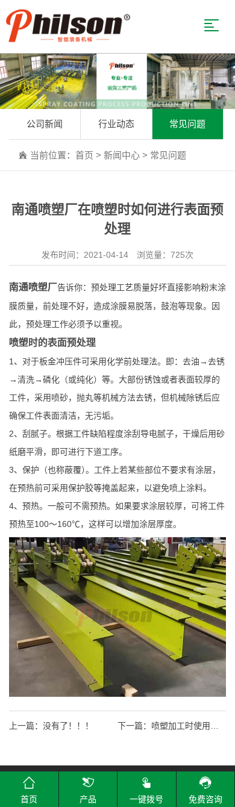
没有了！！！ (68, 726)
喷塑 (18, 342)
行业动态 (116, 124)
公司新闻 (45, 124)
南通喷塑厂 (33, 287)
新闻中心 (122, 155)
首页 (84, 155)
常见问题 (187, 124)
